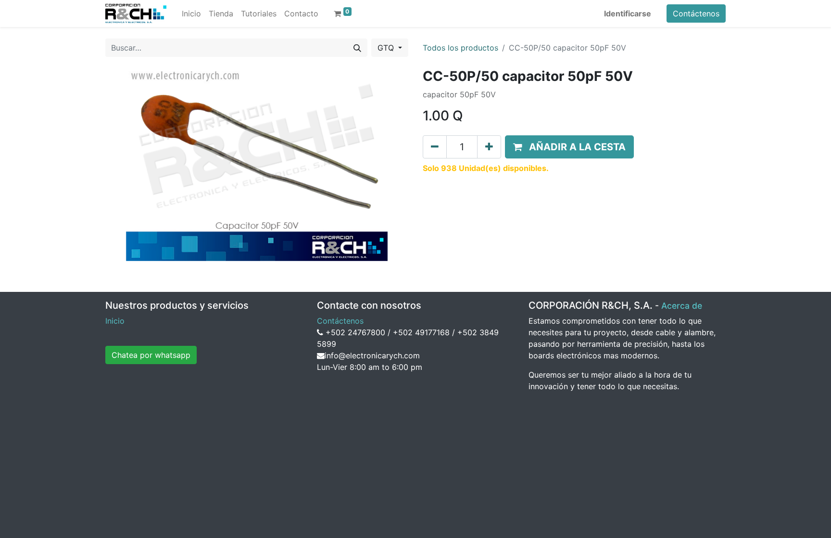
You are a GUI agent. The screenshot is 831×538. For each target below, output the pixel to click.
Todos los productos (460, 47)
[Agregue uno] (489, 146)
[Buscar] (357, 48)
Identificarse (627, 13)
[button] (569, 146)
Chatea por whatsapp (151, 355)
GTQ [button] (387, 47)
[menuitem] (191, 13)
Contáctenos (696, 13)
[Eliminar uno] (435, 146)
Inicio (115, 321)
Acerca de (681, 306)
